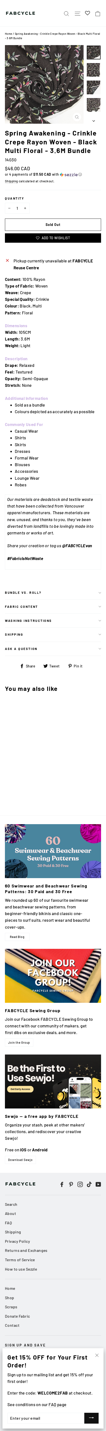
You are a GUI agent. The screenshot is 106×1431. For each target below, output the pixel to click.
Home (8, 33)
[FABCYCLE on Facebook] (62, 1183)
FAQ (8, 1222)
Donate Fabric (17, 1316)
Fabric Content (21, 607)
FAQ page (57, 1404)
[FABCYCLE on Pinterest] (71, 1183)
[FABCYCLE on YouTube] (98, 1183)
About (10, 1213)
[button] (53, 174)
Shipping (11, 181)
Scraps (11, 1306)
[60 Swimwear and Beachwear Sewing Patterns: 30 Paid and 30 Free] (53, 851)
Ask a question (21, 649)
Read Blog (17, 936)
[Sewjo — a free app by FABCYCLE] (53, 1081)
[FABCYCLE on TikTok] (89, 1183)
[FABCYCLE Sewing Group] (53, 976)
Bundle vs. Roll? (23, 593)
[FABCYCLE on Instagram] (80, 1183)
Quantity (14, 198)
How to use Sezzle (21, 1269)
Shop (9, 1297)
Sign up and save (25, 1345)
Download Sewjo (20, 1159)
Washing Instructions (28, 621)
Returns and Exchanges (26, 1250)
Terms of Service (20, 1259)
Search (11, 1204)
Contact (12, 1325)
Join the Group (19, 1042)
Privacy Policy (17, 1241)
